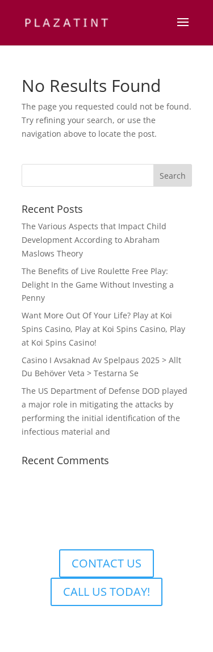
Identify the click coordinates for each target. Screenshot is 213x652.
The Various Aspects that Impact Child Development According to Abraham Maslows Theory (94, 240)
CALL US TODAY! (106, 591)
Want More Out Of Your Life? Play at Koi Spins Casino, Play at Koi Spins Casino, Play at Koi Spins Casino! (103, 329)
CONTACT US (106, 563)
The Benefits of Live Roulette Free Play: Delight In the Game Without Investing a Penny (98, 285)
